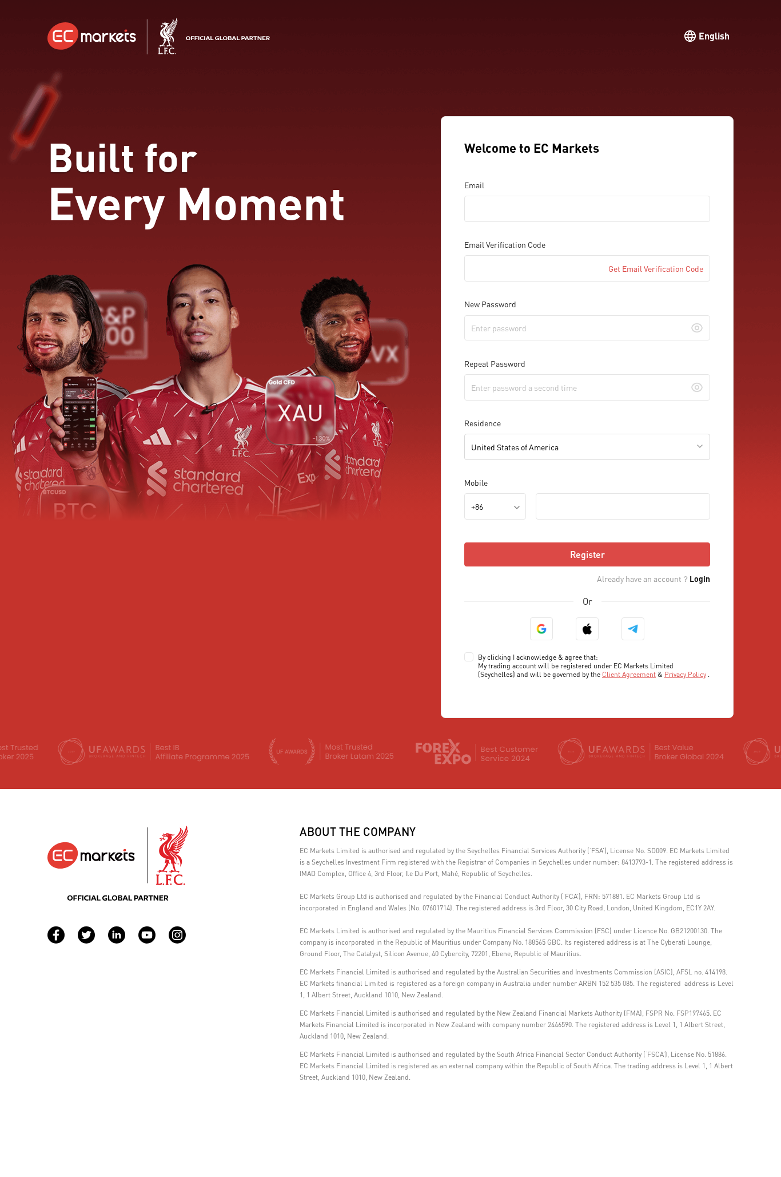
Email (474, 185)
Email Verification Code (504, 244)
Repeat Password (494, 363)
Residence (482, 423)
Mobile (476, 482)
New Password (490, 304)
